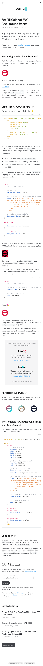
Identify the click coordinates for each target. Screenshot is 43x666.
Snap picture (33, 114)
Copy (39, 114)
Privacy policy (30, 663)
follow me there (30, 571)
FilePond (20, 593)
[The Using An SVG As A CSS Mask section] (33, 106)
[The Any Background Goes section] (26, 392)
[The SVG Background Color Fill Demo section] (37, 56)
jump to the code (23, 45)
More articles (8, 645)
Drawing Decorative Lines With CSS (17, 623)
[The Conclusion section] (15, 535)
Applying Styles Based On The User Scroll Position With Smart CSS (19, 632)
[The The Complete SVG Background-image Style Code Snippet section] (23, 424)
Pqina (18, 8)
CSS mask (5, 87)
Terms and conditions (16, 663)
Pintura (15, 595)
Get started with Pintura (21, 360)
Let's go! (5, 583)
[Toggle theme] (40, 2)
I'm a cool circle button (5, 73)
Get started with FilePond (21, 376)
